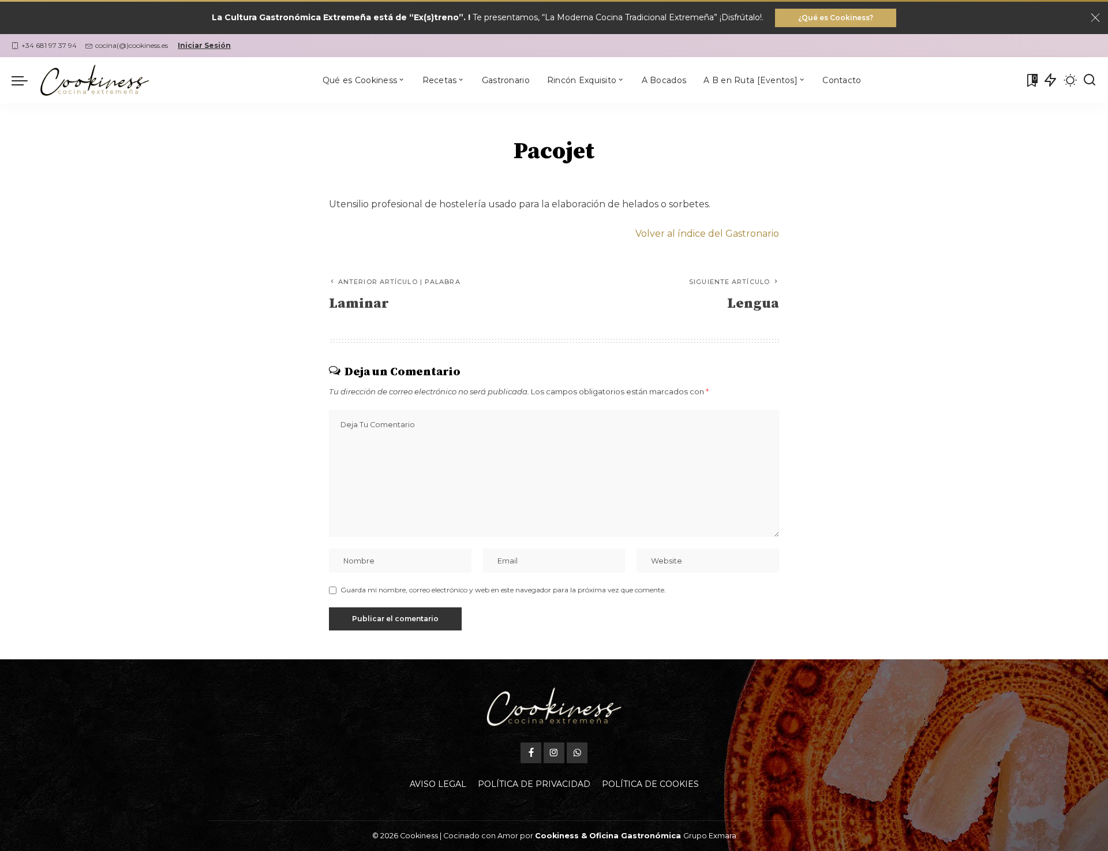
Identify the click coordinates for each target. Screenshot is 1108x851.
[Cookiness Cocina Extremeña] (94, 80)
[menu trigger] (25, 80)
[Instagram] (554, 752)
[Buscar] (1089, 80)
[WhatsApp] (577, 752)
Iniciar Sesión (204, 45)
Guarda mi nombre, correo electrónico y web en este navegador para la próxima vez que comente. (503, 589)
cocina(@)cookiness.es (131, 45)
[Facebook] (531, 752)
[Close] (1095, 18)
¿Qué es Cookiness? (835, 17)
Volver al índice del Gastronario (707, 233)
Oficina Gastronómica (635, 835)
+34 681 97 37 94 (49, 45)
